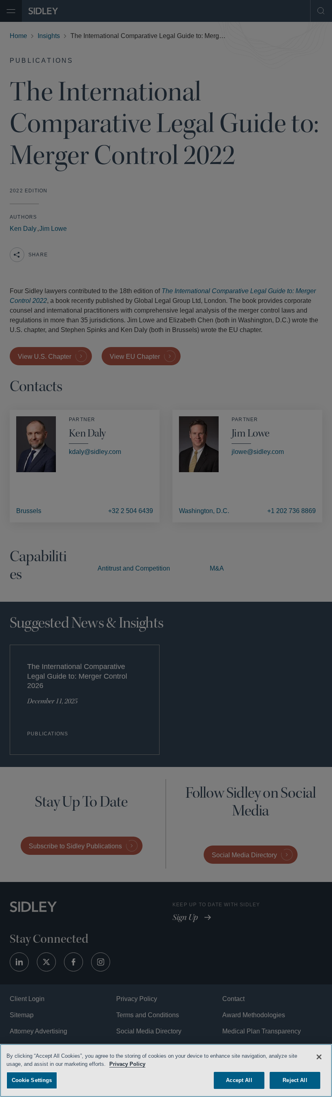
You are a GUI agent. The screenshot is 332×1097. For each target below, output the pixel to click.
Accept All (239, 1079)
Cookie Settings (32, 1079)
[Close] (319, 1056)
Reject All (294, 1079)
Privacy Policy (128, 1062)
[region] (166, 1070)
